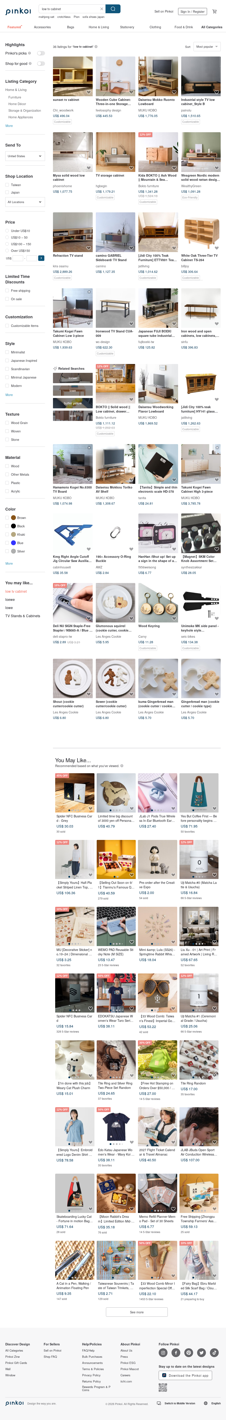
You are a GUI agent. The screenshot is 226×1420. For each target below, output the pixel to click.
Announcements (92, 1362)
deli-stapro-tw (62, 636)
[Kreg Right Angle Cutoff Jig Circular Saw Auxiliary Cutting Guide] (73, 533)
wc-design (103, 341)
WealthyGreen (191, 185)
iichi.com (126, 1381)
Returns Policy (91, 1381)
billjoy (185, 266)
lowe (9, 607)
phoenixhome (62, 185)
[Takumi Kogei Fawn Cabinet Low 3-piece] (73, 308)
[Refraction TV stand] (73, 232)
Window (10, 1375)
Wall (8, 1369)
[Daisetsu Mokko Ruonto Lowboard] (158, 76)
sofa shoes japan (93, 17)
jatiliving (143, 266)
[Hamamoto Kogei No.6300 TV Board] (73, 464)
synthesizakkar (191, 567)
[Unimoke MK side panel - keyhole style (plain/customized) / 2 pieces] (201, 603)
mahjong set (46, 17)
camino (101, 266)
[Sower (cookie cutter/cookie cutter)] (116, 678)
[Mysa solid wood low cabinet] (73, 152)
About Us (126, 1350)
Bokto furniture (148, 185)
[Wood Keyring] (158, 603)
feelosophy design (108, 110)
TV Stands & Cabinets (22, 615)
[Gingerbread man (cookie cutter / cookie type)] (201, 678)
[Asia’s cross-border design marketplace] (18, 11)
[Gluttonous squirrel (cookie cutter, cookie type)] (116, 603)
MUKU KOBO (147, 110)
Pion (76, 17)
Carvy (142, 636)
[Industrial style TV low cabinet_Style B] (201, 76)
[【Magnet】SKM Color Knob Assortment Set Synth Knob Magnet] (201, 533)
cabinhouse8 (62, 567)
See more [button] (137, 1312)
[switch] (25, 53)
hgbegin (101, 185)
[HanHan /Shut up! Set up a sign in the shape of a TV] (158, 533)
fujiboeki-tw (146, 341)
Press (124, 1356)
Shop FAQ (50, 1356)
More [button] (9, 125)
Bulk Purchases (92, 1356)
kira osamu (60, 266)
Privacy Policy (91, 1375)
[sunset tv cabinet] (73, 76)
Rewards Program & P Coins (96, 1388)
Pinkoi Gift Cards (16, 1362)
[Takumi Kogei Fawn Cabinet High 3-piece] (201, 464)
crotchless (64, 17)
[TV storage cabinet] (116, 152)
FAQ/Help (88, 1350)
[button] (41, 258)
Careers (125, 1375)
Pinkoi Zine (12, 1356)
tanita (142, 497)
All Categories (14, 1350)
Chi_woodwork (63, 110)
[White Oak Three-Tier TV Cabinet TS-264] (201, 232)
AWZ (99, 567)
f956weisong (147, 567)
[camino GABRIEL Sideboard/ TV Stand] (116, 232)
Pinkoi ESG (128, 1362)
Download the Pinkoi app (188, 1375)
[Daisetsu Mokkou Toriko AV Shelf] (116, 464)
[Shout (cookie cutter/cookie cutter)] (73, 678)
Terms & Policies (93, 1369)
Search (113, 8)
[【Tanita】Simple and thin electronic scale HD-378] (158, 464)
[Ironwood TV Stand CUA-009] (116, 308)
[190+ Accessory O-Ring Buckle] (116, 533)
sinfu (184, 341)
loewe (10, 599)
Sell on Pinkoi (163, 11)
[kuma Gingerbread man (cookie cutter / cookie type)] (158, 678)
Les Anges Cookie (108, 636)
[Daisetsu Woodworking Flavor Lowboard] (158, 384)
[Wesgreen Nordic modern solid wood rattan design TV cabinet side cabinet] (201, 152)
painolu (186, 110)
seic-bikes (188, 636)
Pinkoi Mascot (130, 1369)
